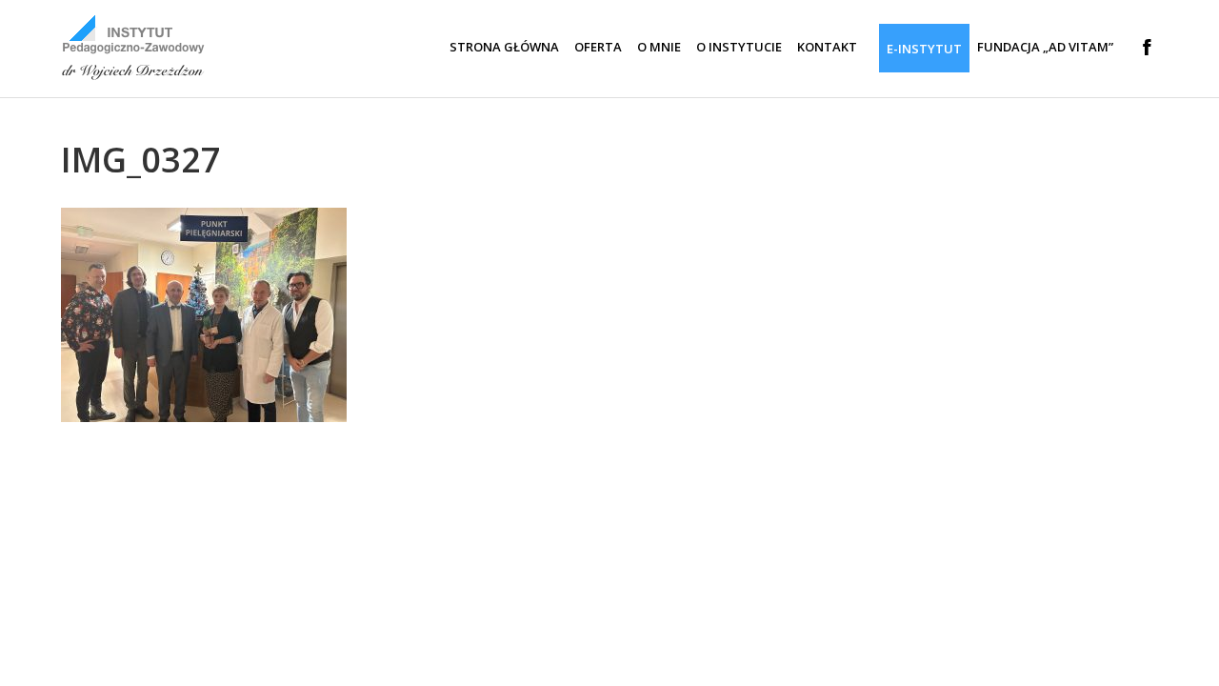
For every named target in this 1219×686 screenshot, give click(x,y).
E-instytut (924, 48)
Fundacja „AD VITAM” (1045, 46)
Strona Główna (504, 46)
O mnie (659, 46)
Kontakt (827, 46)
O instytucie (739, 46)
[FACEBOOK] (1139, 48)
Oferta (598, 46)
